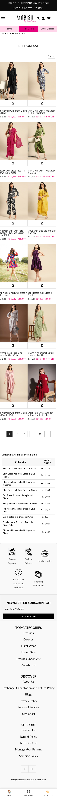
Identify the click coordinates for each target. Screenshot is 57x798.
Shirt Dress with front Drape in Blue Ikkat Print (41, 111)
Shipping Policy (28, 756)
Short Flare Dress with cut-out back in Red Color (41, 413)
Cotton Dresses (47, 29)
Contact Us (28, 730)
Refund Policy (28, 736)
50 (40, 434)
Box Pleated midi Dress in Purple (40, 293)
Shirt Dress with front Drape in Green (41, 171)
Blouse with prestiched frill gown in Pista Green (41, 354)
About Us (28, 681)
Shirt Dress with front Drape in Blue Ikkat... (19, 475)
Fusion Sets (28, 652)
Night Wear (28, 645)
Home (5, 33)
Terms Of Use (28, 743)
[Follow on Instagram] (32, 769)
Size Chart (28, 713)
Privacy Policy (28, 701)
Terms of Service (28, 707)
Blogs (28, 694)
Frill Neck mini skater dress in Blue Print (19, 510)
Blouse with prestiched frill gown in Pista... (19, 531)
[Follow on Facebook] (24, 769)
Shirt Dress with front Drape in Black (19, 468)
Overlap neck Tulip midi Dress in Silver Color (18, 523)
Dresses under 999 (28, 658)
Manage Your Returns (28, 749)
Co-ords (28, 639)
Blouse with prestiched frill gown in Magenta (19, 483)
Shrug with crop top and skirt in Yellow (42, 231)
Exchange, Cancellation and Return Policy (28, 688)
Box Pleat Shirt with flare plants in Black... (18, 496)
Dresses (28, 633)
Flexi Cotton (28, 29)
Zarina (9, 29)
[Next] (47, 434)
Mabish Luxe (28, 665)
